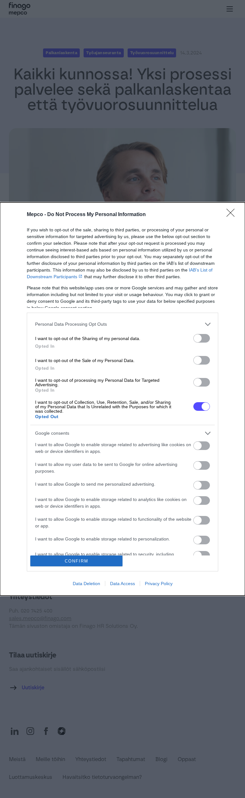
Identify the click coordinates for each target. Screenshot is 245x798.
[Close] (232, 215)
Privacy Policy (159, 583)
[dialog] (122, 399)
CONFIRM (76, 561)
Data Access (122, 583)
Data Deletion (86, 583)
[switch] (201, 338)
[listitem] (122, 324)
